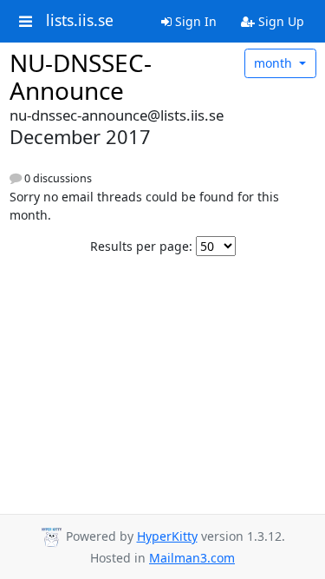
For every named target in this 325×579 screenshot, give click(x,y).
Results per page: (141, 246)
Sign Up (279, 21)
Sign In (194, 21)
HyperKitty (167, 536)
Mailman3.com (192, 557)
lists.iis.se (80, 20)
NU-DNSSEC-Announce (81, 76)
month (275, 63)
